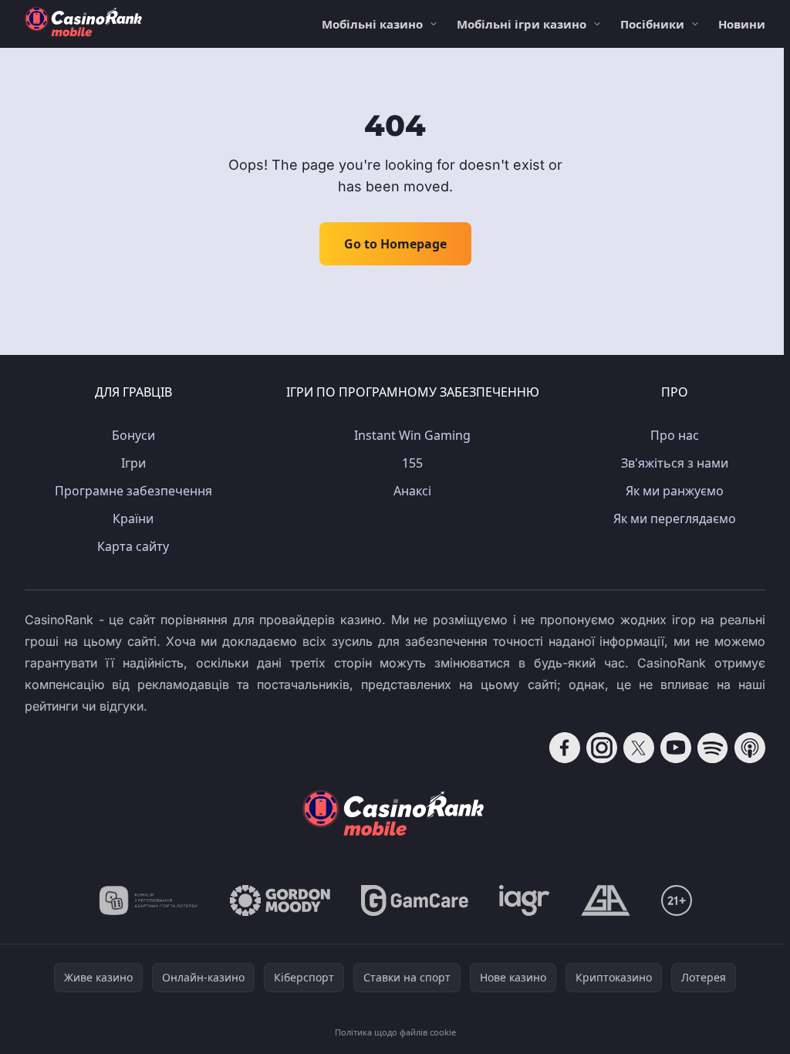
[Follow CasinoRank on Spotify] (712, 747)
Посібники (652, 24)
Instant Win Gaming (412, 435)
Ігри (133, 462)
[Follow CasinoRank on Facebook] (564, 747)
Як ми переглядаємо (674, 518)
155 (412, 462)
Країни (133, 518)
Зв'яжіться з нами (674, 462)
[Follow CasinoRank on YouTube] (675, 747)
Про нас (674, 435)
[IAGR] (524, 900)
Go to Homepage (395, 243)
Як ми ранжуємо (675, 490)
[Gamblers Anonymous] (605, 900)
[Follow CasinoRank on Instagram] (601, 747)
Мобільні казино (372, 24)
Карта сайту (133, 546)
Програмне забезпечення (133, 490)
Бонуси (133, 435)
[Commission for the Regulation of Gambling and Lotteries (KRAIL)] (148, 900)
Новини (741, 24)
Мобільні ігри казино (521, 24)
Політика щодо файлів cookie (395, 1032)
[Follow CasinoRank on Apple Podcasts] (749, 747)
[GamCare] (414, 900)
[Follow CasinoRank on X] (638, 747)
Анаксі (412, 490)
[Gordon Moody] (280, 900)
